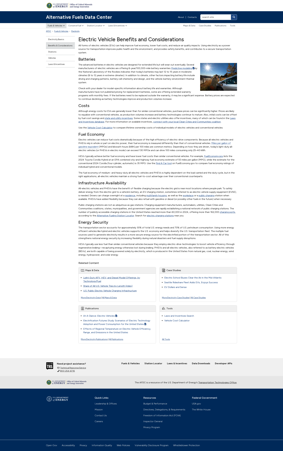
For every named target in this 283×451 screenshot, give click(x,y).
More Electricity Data (91, 297)
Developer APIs (223, 363)
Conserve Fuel (74, 25)
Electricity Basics (56, 39)
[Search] (234, 17)
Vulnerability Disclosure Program (151, 445)
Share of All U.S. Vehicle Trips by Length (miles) (108, 286)
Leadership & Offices (106, 403)
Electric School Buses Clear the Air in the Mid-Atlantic (193, 277)
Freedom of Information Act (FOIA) (162, 415)
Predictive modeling (181, 68)
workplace (188, 195)
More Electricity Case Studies (175, 297)
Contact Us (101, 415)
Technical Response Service (73, 368)
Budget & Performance (155, 403)
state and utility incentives (119, 118)
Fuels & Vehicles (55, 25)
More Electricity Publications (94, 339)
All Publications (116, 339)
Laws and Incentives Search (179, 315)
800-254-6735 (67, 371)
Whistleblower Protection (186, 445)
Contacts (192, 17)
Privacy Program (151, 427)
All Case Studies (198, 297)
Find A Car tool (164, 163)
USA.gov (196, 403)
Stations (52, 52)
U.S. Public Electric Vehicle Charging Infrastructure (110, 290)
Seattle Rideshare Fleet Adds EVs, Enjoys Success (191, 282)
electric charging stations (160, 215)
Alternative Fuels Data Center (79, 17)
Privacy (83, 445)
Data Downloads (201, 363)
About (181, 17)
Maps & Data (189, 25)
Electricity (75, 31)
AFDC (48, 31)
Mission (99, 409)
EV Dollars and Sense (175, 287)
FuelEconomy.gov (213, 156)
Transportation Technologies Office (217, 382)
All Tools (166, 339)
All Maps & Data (109, 297)
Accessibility (68, 445)
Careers (99, 421)
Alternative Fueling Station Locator (115, 215)
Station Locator (94, 25)
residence (130, 195)
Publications (220, 25)
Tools (232, 25)
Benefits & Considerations (60, 45)
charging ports (227, 212)
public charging (206, 195)
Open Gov (51, 445)
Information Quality (102, 445)
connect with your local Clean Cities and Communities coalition (187, 121)
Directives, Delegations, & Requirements (164, 409)
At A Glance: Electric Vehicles (99, 315)
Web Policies (123, 445)
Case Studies (205, 25)
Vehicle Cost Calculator (100, 127)
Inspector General (152, 421)
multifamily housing (156, 195)
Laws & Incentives (116, 25)
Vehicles (52, 58)
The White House (201, 409)
